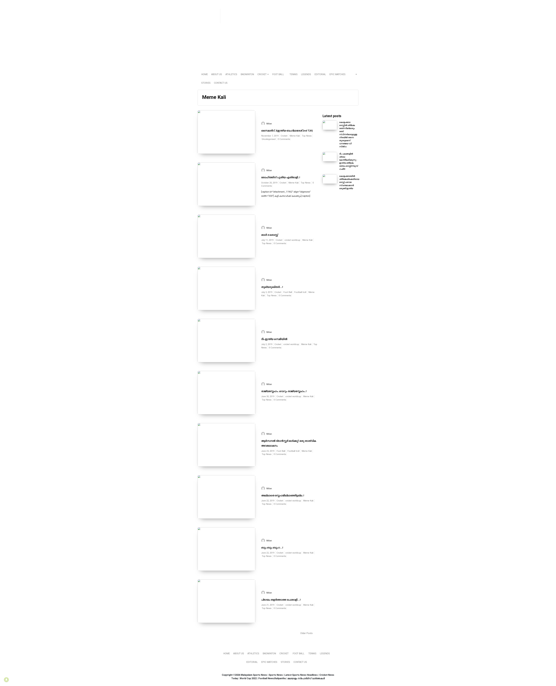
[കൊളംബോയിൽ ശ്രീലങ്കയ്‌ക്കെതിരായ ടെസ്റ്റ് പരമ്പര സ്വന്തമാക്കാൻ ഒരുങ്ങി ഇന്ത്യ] (330, 179)
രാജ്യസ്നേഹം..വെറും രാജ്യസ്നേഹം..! (284, 391)
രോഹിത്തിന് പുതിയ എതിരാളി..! (280, 177)
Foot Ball (278, 74)
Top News (307, 135)
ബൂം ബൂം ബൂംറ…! (272, 547)
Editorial (320, 74)
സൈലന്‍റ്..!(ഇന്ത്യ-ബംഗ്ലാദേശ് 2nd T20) (287, 130)
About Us (216, 74)
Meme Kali (295, 135)
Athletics (231, 74)
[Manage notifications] (6, 679)
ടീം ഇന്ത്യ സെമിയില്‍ (274, 339)
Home (204, 74)
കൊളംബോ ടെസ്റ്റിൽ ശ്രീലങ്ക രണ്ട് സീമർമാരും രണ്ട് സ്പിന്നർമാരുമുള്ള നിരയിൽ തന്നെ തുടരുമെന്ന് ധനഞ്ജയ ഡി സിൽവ (348, 134)
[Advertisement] (278, 48)
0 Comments (284, 139)
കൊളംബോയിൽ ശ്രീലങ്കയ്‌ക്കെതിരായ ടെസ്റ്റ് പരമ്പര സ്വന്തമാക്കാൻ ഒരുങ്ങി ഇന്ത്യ (349, 182)
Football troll (300, 292)
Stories (206, 83)
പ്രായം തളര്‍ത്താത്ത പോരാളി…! (281, 599)
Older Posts (306, 633)
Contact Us (220, 83)
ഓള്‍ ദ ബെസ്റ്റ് (269, 234)
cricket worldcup (292, 240)
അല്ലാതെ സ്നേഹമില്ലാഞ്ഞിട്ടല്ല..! (282, 495)
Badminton (247, 74)
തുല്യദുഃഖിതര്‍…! (272, 287)
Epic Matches (337, 74)
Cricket (262, 74)
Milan (269, 123)
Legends (306, 74)
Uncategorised (269, 139)
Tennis (294, 74)
